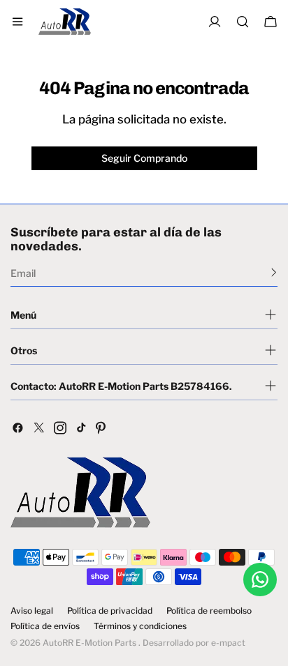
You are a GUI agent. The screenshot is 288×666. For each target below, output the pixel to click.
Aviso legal (31, 611)
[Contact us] (260, 579)
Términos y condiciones (140, 626)
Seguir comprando (144, 158)
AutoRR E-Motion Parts (89, 642)
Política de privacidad (109, 611)
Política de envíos (45, 626)
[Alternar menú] (17, 22)
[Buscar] (243, 22)
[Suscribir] (273, 272)
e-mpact (228, 642)
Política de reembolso (209, 611)
